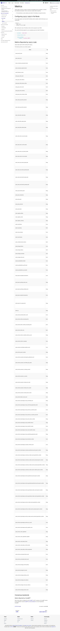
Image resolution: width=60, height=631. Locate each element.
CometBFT (31, 600)
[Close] (59, 0)
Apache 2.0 (53, 626)
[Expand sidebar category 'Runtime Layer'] (13, 16)
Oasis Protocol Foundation (17, 625)
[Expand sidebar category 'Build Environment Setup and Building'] (13, 9)
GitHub (45, 623)
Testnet (32, 620)
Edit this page (18, 606)
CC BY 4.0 (11, 626)
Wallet (5, 620)
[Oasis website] (46, 3)
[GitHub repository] (44, 3)
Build (9, 2)
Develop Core (27, 2)
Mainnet (32, 618)
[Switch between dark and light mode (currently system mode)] (48, 3)
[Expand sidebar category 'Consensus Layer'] (13, 15)
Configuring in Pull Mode (54, 7)
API (18, 621)
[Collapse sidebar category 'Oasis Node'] (13, 18)
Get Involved (17, 2)
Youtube (45, 621)
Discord (45, 618)
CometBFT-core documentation (29, 601)
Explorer (5, 618)
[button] (7, 29)
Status (5, 623)
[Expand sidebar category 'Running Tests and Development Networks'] (13, 11)
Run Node (22, 2)
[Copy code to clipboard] (46, 23)
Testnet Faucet (19, 618)
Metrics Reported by (54, 9)
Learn (12, 2)
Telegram (45, 620)
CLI (4, 621)
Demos (18, 620)
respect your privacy (27, 625)
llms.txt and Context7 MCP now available (36, 0)
